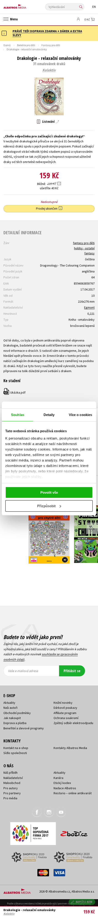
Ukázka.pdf (15, 392)
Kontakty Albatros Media (70, 748)
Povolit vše (49, 492)
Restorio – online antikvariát (73, 793)
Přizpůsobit (46, 506)
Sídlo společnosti (15, 753)
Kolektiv (49, 70)
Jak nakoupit (12, 718)
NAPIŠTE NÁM (84, 902)
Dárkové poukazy (65, 708)
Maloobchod (11, 783)
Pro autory (10, 788)
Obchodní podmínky (17, 713)
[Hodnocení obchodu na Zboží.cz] (74, 832)
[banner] (23, 5)
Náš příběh (10, 772)
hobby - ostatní (84, 248)
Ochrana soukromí (66, 718)
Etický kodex (62, 783)
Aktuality (9, 703)
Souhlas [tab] (17, 415)
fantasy (89, 253)
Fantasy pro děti (50, 45)
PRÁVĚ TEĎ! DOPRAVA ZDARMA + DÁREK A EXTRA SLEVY (47, 33)
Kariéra (58, 778)
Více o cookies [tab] (80, 415)
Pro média (10, 798)
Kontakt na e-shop (15, 748)
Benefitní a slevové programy (23, 728)
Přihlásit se (72, 670)
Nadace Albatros (65, 788)
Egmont (89, 307)
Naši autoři (10, 708)
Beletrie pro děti (26, 45)
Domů (7, 45)
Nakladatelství (13, 778)
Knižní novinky (63, 703)
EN (94, 7)
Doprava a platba (14, 723)
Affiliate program (65, 713)
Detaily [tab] (49, 415)
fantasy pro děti (84, 243)
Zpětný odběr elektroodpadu (73, 723)
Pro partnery (12, 793)
